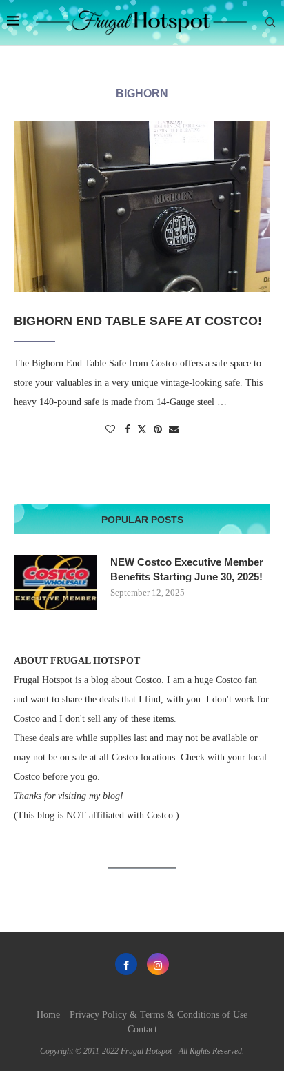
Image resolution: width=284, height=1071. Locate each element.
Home (48, 1015)
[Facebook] (126, 964)
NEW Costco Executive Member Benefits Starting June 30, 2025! (186, 569)
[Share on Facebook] (127, 429)
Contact (142, 1029)
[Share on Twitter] (142, 429)
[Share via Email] (174, 429)
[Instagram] (158, 964)
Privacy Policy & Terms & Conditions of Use (158, 1015)
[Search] (270, 22)
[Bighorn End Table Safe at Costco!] (142, 206)
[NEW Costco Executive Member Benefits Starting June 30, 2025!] (55, 582)
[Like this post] (110, 429)
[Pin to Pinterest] (158, 429)
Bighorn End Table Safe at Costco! (138, 321)
